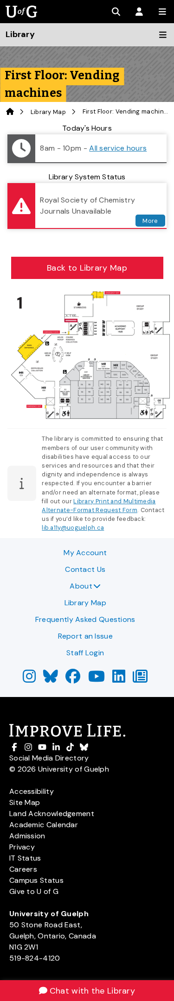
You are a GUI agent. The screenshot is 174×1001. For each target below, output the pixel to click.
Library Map (48, 112)
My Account (85, 553)
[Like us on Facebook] (72, 679)
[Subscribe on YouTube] (96, 679)
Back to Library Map (87, 267)
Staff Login (85, 653)
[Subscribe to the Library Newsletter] (140, 679)
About (81, 586)
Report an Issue (85, 636)
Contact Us (85, 569)
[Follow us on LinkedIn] (118, 679)
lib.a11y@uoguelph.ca (73, 528)
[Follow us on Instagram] (29, 679)
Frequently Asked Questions (85, 619)
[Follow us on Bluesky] (50, 679)
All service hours (118, 148)
